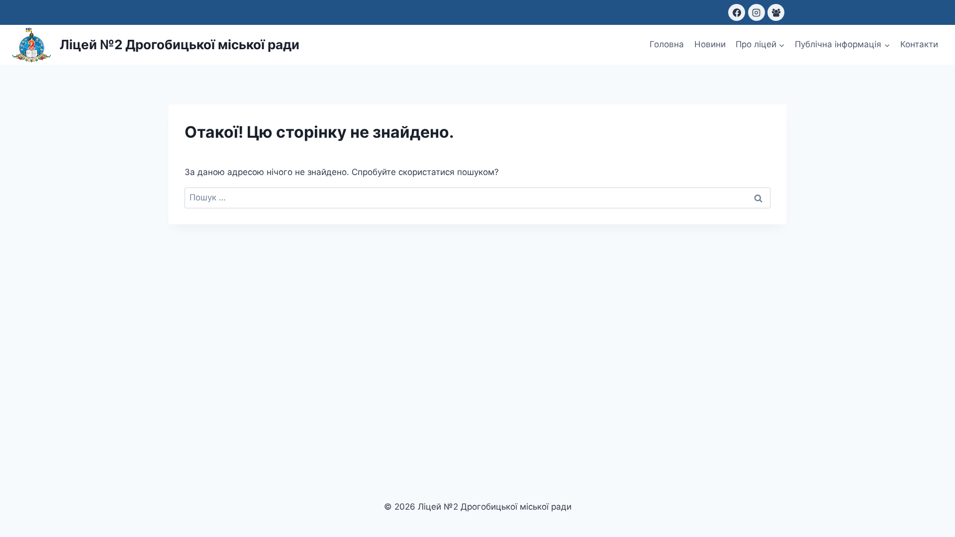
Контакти (919, 44)
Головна (667, 44)
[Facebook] (736, 12)
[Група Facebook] (775, 12)
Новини (710, 44)
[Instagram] (756, 12)
